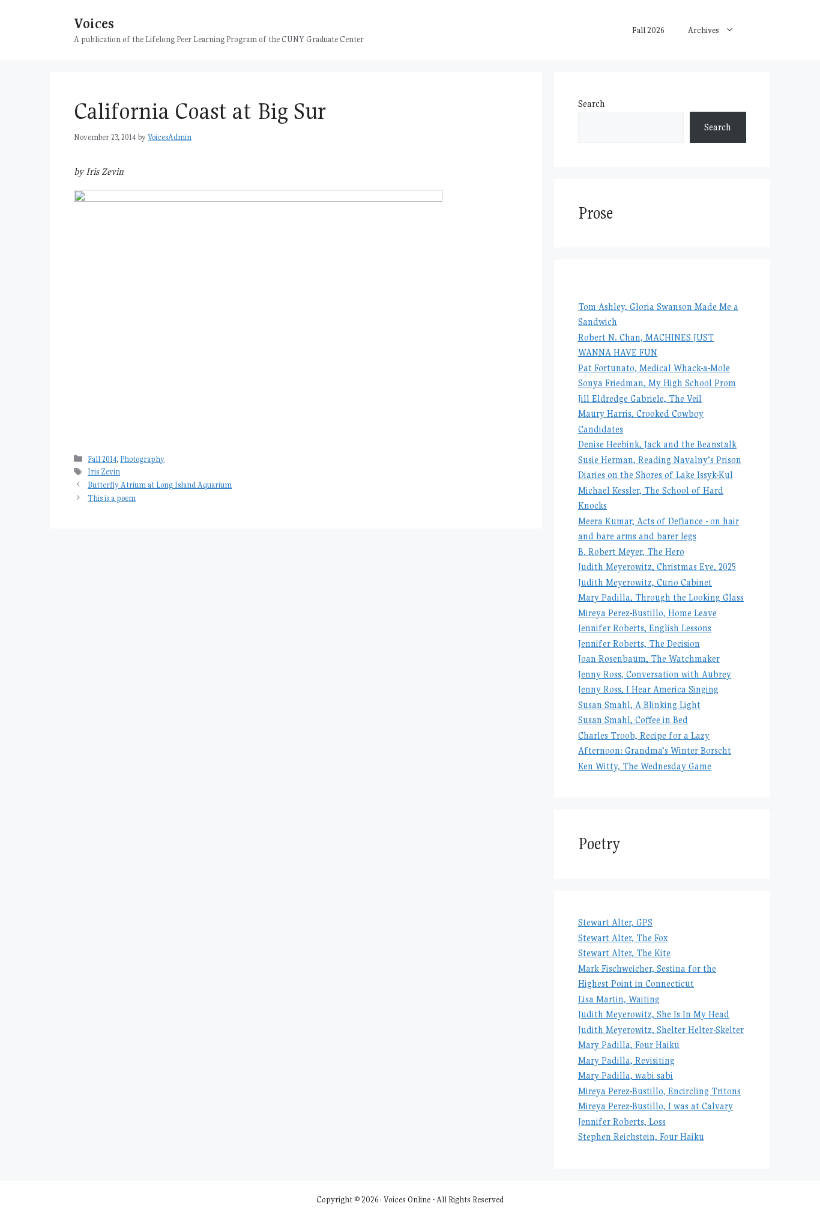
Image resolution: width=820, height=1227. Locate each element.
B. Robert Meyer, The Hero (631, 551)
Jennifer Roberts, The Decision (639, 643)
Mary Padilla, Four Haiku (629, 1044)
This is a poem (112, 498)
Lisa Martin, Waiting (619, 999)
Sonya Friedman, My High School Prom (657, 383)
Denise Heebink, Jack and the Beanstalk (657, 444)
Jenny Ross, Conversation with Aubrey (654, 674)
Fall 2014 (102, 459)
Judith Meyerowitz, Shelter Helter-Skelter (661, 1029)
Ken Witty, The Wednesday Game (644, 766)
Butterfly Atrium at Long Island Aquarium (160, 485)
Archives (703, 30)
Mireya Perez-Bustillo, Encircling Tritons (659, 1091)
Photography (142, 459)
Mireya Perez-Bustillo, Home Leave (647, 613)
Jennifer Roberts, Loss (622, 1121)
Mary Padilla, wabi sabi (625, 1075)
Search (591, 103)
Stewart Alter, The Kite (624, 953)
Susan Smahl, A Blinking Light (639, 704)
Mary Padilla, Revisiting (626, 1060)
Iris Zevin (104, 472)
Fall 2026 (648, 30)
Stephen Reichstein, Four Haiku (641, 1136)
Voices (94, 23)
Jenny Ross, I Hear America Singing (648, 689)
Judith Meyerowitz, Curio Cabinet (645, 582)
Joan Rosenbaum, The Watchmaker (649, 658)
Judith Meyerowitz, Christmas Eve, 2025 (657, 566)
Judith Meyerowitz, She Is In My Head (653, 1014)
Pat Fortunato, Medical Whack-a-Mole (654, 368)
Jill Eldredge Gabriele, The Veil (640, 398)
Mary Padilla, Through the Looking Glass (661, 597)
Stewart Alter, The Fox (623, 938)
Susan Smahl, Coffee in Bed (633, 720)
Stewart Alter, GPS (615, 922)
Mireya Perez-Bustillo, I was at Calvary (655, 1106)
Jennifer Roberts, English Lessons (644, 628)
